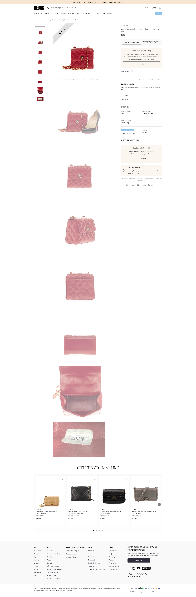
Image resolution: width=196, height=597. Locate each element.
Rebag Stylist (92, 566)
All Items (42, 20)
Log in (146, 8)
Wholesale (110, 13)
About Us (91, 551)
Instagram (131, 185)
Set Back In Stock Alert (131, 42)
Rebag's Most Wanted (54, 569)
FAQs (111, 554)
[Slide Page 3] (100, 531)
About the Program (73, 551)
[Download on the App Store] (146, 568)
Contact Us (113, 551)
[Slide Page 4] (103, 531)
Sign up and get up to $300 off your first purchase (142, 548)
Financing (112, 563)
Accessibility (113, 569)
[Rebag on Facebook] (129, 568)
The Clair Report (94, 563)
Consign (49, 557)
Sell (158, 13)
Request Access (71, 554)
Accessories (87, 13)
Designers (48, 13)
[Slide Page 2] (96, 531)
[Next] (159, 504)
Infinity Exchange (53, 566)
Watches (71, 13)
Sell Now (50, 551)
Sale (103, 13)
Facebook (142, 185)
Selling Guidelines (53, 575)
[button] (79, 49)
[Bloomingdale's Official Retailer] (137, 574)
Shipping (112, 557)
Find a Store (92, 557)
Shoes (78, 13)
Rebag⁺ (90, 554)
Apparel (96, 13)
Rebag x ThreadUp (53, 578)
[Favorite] (62, 479)
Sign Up (153, 8)
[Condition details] (132, 71)
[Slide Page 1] (93, 531)
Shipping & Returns (130, 140)
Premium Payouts (53, 572)
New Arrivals (38, 13)
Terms (160, 592)
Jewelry (63, 13)
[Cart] (160, 8)
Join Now (141, 64)
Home (36, 20)
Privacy (154, 592)
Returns (112, 560)
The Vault (91, 560)
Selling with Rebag (53, 554)
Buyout (49, 563)
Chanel (125, 25)
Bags (56, 13)
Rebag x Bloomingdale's (96, 569)
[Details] (149, 148)
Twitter (152, 185)
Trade (151, 13)
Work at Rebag (114, 566)
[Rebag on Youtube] (139, 568)
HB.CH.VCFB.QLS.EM (128, 133)
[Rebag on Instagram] (133, 568)
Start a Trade (141, 159)
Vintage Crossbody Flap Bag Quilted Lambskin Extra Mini (140, 30)
